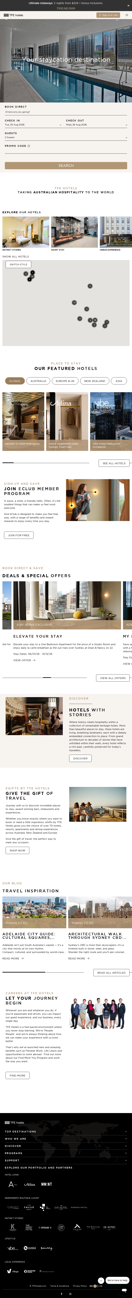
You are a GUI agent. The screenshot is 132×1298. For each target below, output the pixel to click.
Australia (38, 381)
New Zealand (94, 381)
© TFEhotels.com (38, 1286)
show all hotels (15, 256)
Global (15, 381)
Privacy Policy (80, 1286)
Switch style (18, 264)
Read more (11, 958)
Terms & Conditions (59, 1286)
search (66, 165)
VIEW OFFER (22, 660)
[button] (57, 100)
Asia (119, 381)
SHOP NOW (17, 850)
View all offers (113, 678)
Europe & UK (65, 381)
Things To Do (17, 923)
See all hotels (114, 463)
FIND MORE (17, 1075)
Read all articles (111, 972)
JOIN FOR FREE (18, 535)
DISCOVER (80, 758)
